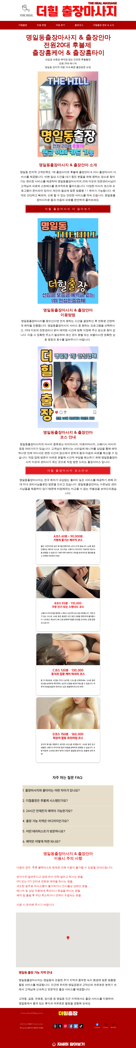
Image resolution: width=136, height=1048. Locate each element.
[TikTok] (81, 1026)
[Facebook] (71, 1026)
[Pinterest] (65, 1026)
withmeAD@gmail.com (34, 1013)
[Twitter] (76, 1026)
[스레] (55, 1026)
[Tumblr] (60, 1026)
